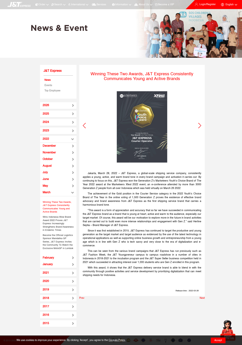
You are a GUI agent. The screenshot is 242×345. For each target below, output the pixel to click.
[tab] (58, 105)
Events (48, 85)
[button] (84, 125)
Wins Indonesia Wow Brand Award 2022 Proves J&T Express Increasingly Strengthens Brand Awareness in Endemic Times (58, 223)
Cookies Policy (117, 340)
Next (202, 298)
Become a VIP (166, 4)
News (47, 80)
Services (101, 4)
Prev (81, 298)
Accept (218, 340)
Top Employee (52, 90)
